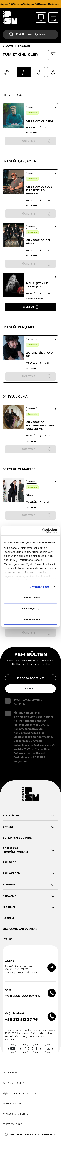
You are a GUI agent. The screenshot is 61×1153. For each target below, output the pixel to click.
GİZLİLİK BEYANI (11, 1072)
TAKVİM (41, 20)
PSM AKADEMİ (12, 873)
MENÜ (53, 20)
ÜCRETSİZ (32, 113)
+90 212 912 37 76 (21, 1019)
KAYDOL (30, 688)
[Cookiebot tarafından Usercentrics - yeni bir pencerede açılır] (43, 530)
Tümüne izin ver (30, 597)
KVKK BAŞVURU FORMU (15, 1114)
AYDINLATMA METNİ (13, 1103)
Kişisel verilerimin (27, 712)
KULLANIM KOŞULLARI (14, 1083)
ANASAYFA (8, 46)
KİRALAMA (9, 895)
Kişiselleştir (29, 608)
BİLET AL (29, 306)
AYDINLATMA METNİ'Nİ (28, 700)
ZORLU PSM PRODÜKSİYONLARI (15, 850)
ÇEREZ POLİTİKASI (12, 1124)
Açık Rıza (39, 757)
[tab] (28, 815)
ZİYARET (8, 826)
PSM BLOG (9, 862)
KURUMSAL (10, 884)
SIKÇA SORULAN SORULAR (20, 928)
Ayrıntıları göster (40, 586)
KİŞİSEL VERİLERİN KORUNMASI (19, 1093)
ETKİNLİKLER (11, 815)
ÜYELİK (7, 939)
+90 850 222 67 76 (22, 996)
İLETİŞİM (8, 918)
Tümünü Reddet (30, 619)
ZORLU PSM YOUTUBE (17, 837)
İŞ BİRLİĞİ (9, 907)
